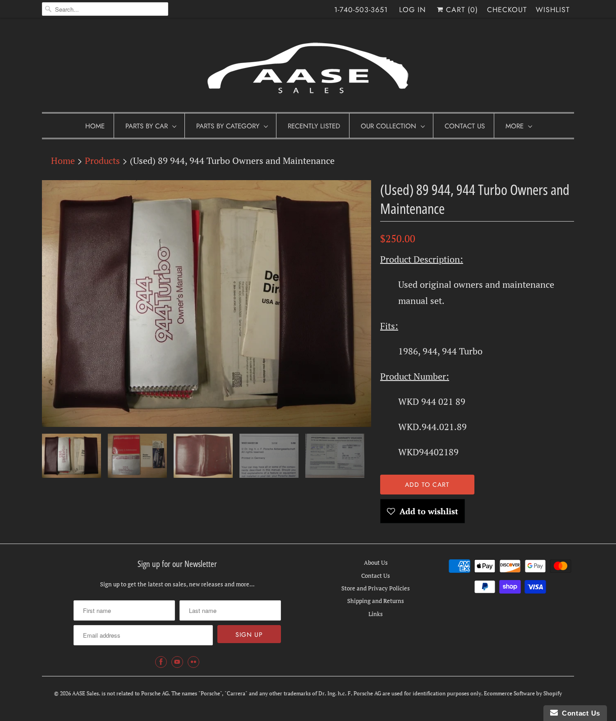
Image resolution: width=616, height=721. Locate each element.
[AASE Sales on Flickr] (193, 662)
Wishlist (553, 10)
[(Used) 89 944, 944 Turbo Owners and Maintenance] (206, 303)
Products (102, 160)
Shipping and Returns (375, 601)
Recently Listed (314, 126)
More (515, 126)
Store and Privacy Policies (375, 588)
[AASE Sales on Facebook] (161, 662)
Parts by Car (146, 126)
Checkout (507, 10)
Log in (412, 10)
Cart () (460, 10)
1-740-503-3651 (361, 10)
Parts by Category (227, 126)
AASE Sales (85, 693)
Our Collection (388, 126)
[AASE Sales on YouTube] (177, 662)
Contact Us (465, 126)
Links (375, 614)
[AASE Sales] (308, 67)
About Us (376, 562)
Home (95, 126)
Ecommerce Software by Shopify (523, 693)
